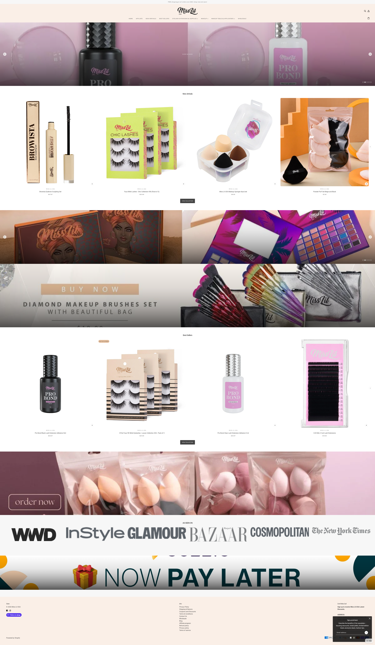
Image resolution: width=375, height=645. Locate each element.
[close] (370, 618)
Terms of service (185, 630)
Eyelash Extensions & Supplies (184, 18)
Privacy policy (184, 628)
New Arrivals (151, 18)
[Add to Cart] (92, 183)
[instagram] (353, 638)
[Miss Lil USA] (187, 11)
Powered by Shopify (13, 638)
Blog (180, 621)
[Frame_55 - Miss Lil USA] (187, 54)
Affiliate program (185, 623)
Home (131, 18)
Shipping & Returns (185, 609)
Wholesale (242, 18)
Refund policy (184, 626)
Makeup (204, 18)
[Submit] (366, 632)
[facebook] (350, 638)
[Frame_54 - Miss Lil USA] (187, 237)
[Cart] (369, 18)
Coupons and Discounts (187, 611)
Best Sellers (164, 18)
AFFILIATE (139, 18)
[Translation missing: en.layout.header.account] (368, 11)
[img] (365, 11)
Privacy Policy (184, 607)
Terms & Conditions (186, 614)
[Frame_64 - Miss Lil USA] (187, 483)
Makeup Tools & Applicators (222, 18)
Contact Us (183, 616)
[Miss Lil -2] (187, 295)
